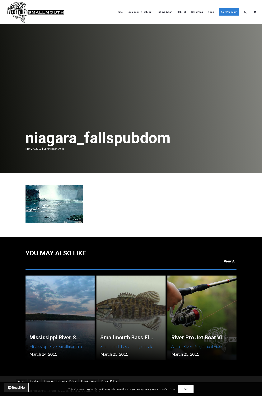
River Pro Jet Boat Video (201, 337)
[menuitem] (119, 12)
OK (186, 389)
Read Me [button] (18, 387)
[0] (255, 10)
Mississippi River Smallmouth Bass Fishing (81, 337)
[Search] (245, 12)
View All (230, 261)
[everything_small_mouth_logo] (36, 12)
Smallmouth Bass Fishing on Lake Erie (146, 337)
